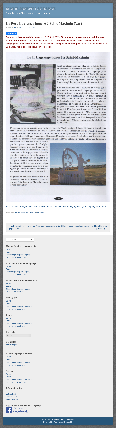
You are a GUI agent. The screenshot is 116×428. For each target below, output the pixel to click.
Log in (8, 391)
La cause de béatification (16, 257)
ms (15, 27)
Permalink (40, 212)
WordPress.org (12, 399)
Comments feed (12, 397)
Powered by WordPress (53, 422)
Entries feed (11, 394)
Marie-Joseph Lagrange (31, 9)
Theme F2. (68, 422)
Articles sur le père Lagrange (25, 212)
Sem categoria (12, 345)
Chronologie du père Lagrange (19, 255)
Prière (8, 252)
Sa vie (8, 249)
